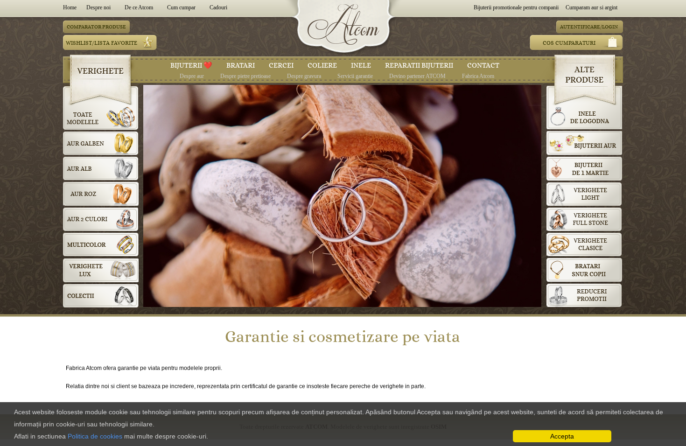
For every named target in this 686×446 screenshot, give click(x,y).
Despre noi (98, 7)
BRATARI (240, 65)
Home (71, 7)
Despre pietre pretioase (245, 76)
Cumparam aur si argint (591, 7)
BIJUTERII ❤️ (191, 65)
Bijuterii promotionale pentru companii (516, 7)
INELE (361, 65)
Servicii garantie (355, 76)
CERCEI (281, 65)
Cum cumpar (181, 7)
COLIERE (322, 65)
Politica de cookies (95, 436)
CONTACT (483, 65)
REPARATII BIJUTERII (419, 65)
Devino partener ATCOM (417, 76)
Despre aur (192, 76)
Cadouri (218, 7)
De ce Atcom (139, 7)
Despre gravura (304, 76)
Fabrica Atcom (478, 76)
